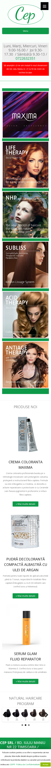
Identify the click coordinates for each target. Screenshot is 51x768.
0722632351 (25, 58)
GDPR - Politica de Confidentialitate (25, 764)
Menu (25, 31)
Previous (5, 715)
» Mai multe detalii (25, 504)
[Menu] (44, 6)
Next (45, 715)
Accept (45, 764)
